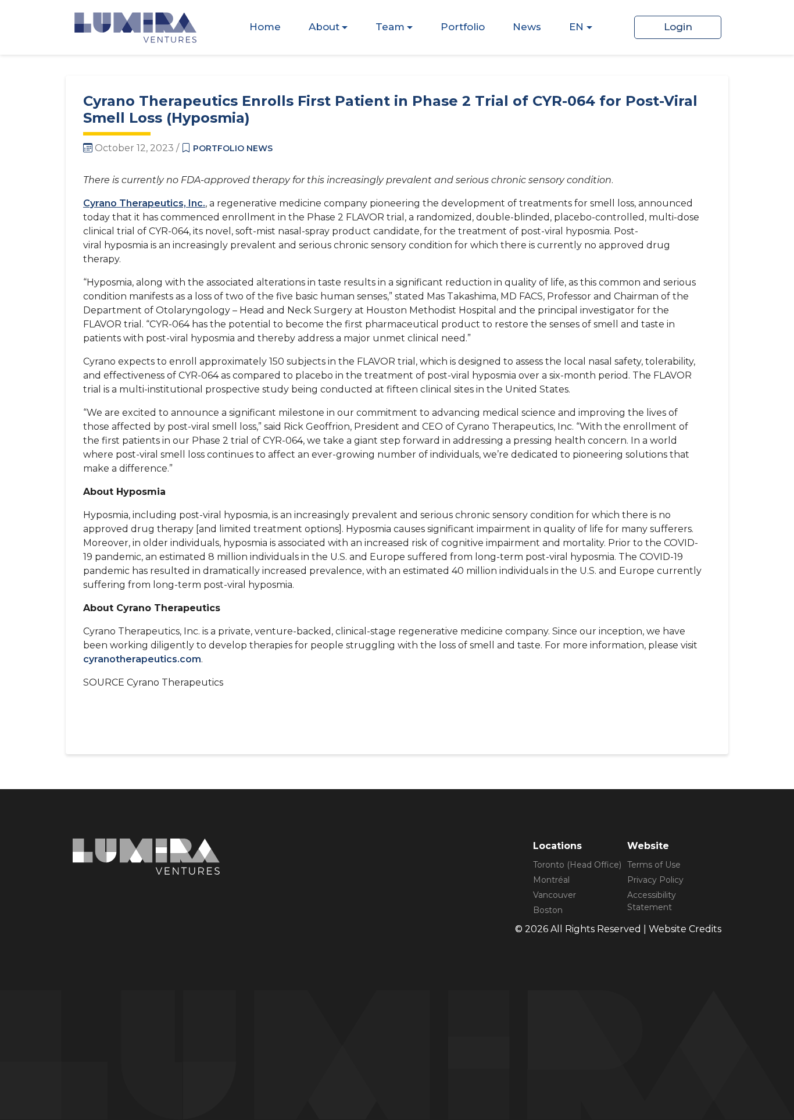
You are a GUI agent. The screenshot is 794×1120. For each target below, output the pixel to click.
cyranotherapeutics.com (142, 659)
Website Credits (685, 928)
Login (678, 27)
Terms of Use (654, 864)
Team (390, 27)
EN (576, 27)
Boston (548, 910)
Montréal (551, 880)
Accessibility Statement (651, 901)
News (527, 27)
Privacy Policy (655, 880)
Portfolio (463, 27)
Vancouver (554, 895)
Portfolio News (233, 148)
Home (265, 27)
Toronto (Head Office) (577, 864)
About (324, 27)
